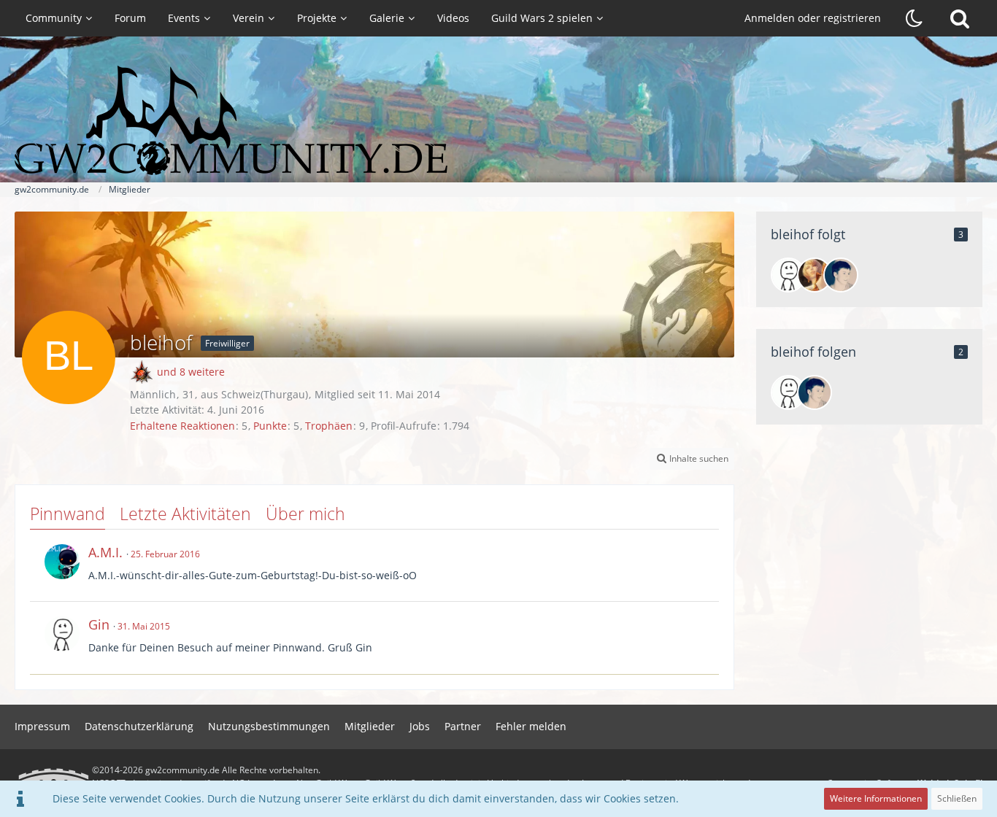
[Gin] (788, 275)
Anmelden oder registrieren (812, 18)
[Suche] (959, 18)
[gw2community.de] (498, 120)
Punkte (270, 426)
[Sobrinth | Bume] (840, 275)
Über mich (305, 513)
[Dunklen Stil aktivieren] (914, 18)
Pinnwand (67, 513)
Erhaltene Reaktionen (182, 426)
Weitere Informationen (876, 798)
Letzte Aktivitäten (185, 513)
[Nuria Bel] (814, 275)
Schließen (957, 798)
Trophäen (329, 426)
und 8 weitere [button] (191, 372)
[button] (692, 459)
